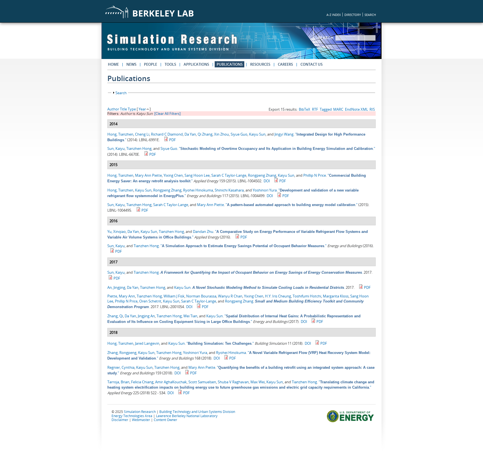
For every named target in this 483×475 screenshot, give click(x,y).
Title (123, 109)
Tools (170, 64)
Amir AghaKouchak (171, 381)
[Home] (172, 45)
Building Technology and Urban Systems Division (197, 411)
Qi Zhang (205, 134)
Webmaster (141, 419)
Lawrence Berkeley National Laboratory (186, 415)
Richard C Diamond (167, 134)
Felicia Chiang (142, 381)
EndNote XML (356, 109)
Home (113, 64)
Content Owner (165, 419)
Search (326, 37)
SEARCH (370, 15)
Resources (260, 64)
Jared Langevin (147, 343)
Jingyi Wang (283, 134)
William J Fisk (174, 296)
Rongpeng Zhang (262, 175)
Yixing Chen (173, 175)
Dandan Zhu (203, 231)
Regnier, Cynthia (120, 367)
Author (113, 109)
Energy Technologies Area (132, 415)
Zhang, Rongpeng (121, 352)
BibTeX (304, 109)
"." (277, 148)
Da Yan (190, 134)
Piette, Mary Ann (121, 296)
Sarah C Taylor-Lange (228, 175)
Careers (285, 64)
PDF (172, 139)
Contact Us (311, 64)
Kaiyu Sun (257, 134)
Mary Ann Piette (148, 175)
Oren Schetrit (150, 301)
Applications (196, 64)
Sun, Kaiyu (116, 148)
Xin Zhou (221, 134)
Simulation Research (140, 411)
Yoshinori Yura (265, 190)
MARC (338, 109)
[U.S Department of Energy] (351, 421)
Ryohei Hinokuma (198, 190)
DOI (267, 180)
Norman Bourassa (201, 296)
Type (132, 109)
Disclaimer (120, 419)
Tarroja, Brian (118, 381)
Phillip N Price (314, 175)
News (131, 64)
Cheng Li (142, 134)
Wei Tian (190, 315)
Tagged (326, 109)
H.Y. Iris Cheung (278, 296)
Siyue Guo (239, 134)
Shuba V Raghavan (233, 381)
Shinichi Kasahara (229, 190)
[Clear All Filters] (167, 113)
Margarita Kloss (336, 296)
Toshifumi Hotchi (307, 296)
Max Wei (257, 381)
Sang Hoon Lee (197, 175)
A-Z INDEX (333, 15)
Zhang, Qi (115, 315)
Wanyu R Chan (230, 296)
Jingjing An (146, 315)
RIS (372, 109)
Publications (230, 64)
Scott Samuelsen (202, 381)
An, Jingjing (116, 287)
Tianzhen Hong (138, 148)
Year (142, 109)
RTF (315, 109)
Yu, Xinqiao (116, 231)
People (150, 64)
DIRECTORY (352, 15)
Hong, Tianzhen (120, 134)
